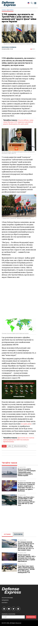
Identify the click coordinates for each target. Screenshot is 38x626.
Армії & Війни (10, 10)
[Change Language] (29, 3)
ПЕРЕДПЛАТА (5, 600)
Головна (4, 10)
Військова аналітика (20, 446)
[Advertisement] (19, 298)
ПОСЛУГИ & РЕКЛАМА (7, 597)
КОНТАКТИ (4, 602)
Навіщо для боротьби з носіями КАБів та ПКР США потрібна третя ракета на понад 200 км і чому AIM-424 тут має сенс (26, 501)
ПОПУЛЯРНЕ (18, 534)
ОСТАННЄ (7, 534)
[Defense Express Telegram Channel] (18, 609)
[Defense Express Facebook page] (4, 609)
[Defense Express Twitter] (13, 609)
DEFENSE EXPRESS (9, 47)
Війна (9, 446)
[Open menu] (35, 3)
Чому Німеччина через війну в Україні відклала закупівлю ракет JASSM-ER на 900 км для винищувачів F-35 (26, 569)
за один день (26, 424)
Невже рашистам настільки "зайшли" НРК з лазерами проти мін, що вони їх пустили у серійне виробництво (27, 558)
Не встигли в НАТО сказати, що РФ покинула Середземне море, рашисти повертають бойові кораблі (27, 472)
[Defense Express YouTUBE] (9, 609)
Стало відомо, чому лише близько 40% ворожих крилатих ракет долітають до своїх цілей (18, 122)
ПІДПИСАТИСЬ (31, 617)
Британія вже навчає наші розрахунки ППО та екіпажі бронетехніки (18, 440)
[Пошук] (32, 3)
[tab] (7, 534)
